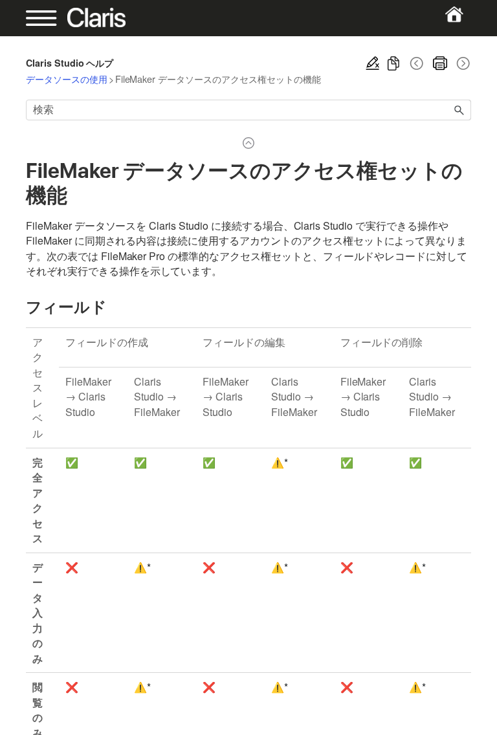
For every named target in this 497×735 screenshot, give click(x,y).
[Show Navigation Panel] (47, 18)
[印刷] (440, 63)
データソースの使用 (66, 78)
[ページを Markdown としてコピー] (393, 63)
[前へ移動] (416, 63)
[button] (459, 110)
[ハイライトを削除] (373, 63)
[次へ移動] (462, 63)
